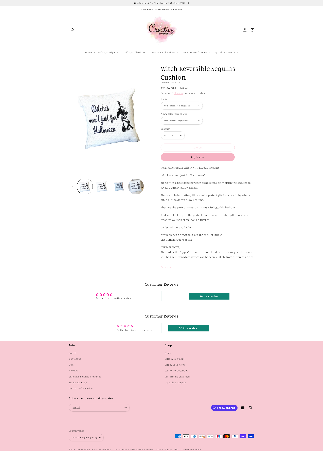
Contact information (191, 449)
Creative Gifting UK (84, 449)
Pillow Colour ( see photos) (174, 113)
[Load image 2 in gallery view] (102, 186)
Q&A (71, 364)
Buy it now (197, 157)
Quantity (165, 128)
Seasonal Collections (176, 370)
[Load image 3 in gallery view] (119, 186)
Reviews (73, 370)
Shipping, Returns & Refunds (85, 376)
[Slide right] (148, 186)
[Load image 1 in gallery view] (85, 186)
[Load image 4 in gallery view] (136, 186)
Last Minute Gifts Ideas (178, 376)
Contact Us (75, 358)
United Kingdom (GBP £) (85, 437)
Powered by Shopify (102, 449)
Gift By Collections (175, 364)
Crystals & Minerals (175, 382)
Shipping (178, 93)
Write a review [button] (209, 296)
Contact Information (81, 388)
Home (168, 352)
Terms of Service (78, 382)
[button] (72, 30)
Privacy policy (136, 449)
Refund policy (121, 449)
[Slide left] (72, 186)
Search (73, 352)
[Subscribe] (125, 408)
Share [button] (168, 267)
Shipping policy (171, 449)
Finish (164, 99)
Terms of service (153, 449)
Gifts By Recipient (175, 358)
